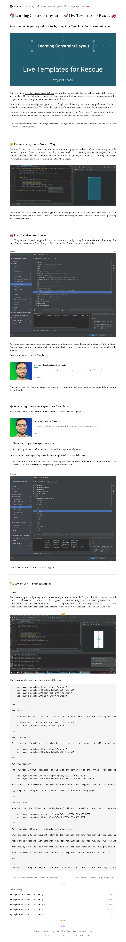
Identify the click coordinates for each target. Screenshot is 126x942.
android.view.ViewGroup (41, 112)
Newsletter (83, 931)
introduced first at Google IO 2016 (96, 107)
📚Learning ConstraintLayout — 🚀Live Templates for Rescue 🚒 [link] (63, 6)
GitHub (89, 936)
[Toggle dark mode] (91, 931)
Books (75, 931)
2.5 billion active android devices (39, 92)
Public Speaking (48, 931)
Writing (31, 6)
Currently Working (63, 931)
